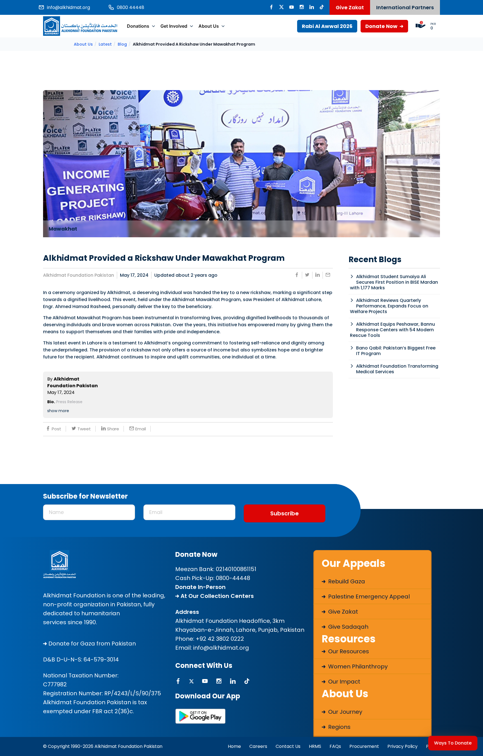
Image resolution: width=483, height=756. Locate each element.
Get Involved (173, 26)
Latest (105, 44)
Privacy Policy (402, 746)
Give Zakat (350, 7)
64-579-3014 (101, 659)
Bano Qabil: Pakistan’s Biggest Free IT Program (395, 351)
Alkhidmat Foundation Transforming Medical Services (397, 369)
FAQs (335, 746)
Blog (122, 44)
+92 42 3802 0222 (220, 639)
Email (140, 429)
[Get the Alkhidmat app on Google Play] (200, 716)
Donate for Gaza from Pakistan (91, 643)
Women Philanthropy (357, 666)
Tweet (84, 429)
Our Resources (348, 651)
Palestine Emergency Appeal (368, 596)
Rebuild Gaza (346, 581)
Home (234, 746)
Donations (138, 26)
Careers (258, 746)
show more (58, 411)
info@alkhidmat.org (221, 648)
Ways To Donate (453, 743)
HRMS (315, 746)
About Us (208, 26)
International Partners (405, 7)
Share (113, 429)
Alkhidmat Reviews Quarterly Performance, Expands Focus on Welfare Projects (389, 306)
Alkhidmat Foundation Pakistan (78, 275)
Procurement (364, 746)
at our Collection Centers (216, 596)
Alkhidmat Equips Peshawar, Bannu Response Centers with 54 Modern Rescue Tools (392, 330)
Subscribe (284, 513)
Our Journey (344, 712)
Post (56, 429)
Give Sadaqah (347, 627)
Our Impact (343, 681)
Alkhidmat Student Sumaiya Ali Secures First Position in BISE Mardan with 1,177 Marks (394, 282)
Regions (339, 727)
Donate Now (382, 26)
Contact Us (288, 746)
